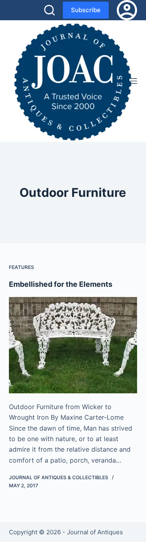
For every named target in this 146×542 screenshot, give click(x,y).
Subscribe (86, 10)
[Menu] (133, 81)
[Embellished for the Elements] (73, 345)
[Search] (49, 10)
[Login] (127, 10)
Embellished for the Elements (60, 284)
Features (21, 267)
